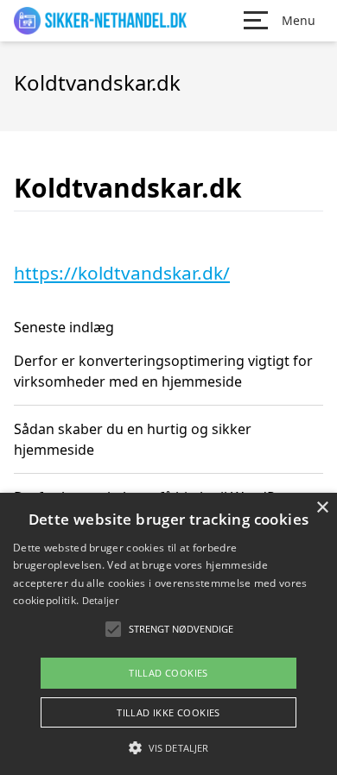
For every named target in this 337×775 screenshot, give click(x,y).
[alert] (168, 634)
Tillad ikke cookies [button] (168, 712)
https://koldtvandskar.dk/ (122, 273)
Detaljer (100, 600)
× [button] (321, 507)
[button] (168, 747)
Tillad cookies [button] (168, 672)
